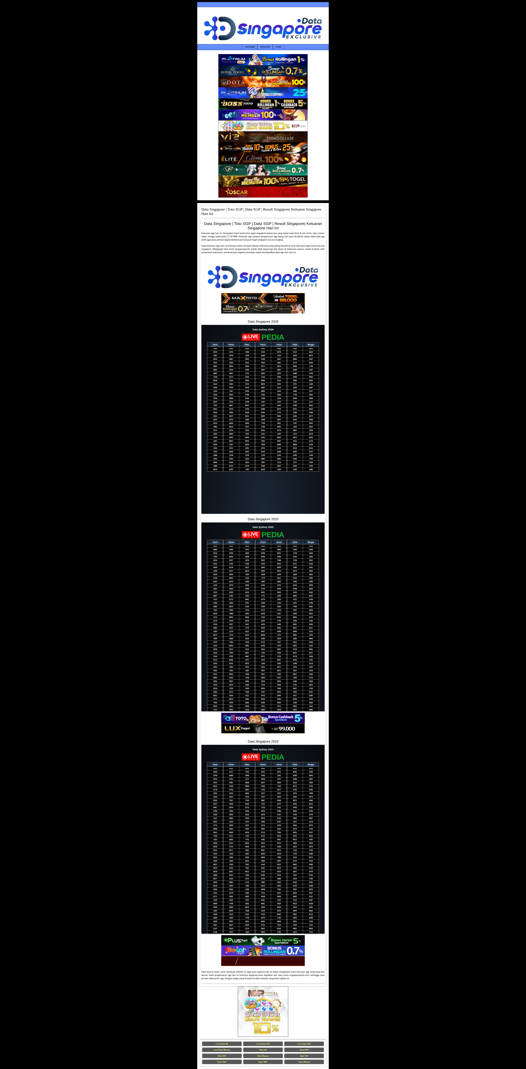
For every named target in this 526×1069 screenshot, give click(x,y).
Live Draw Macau (222, 1050)
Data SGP (304, 1050)
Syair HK (304, 1056)
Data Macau (263, 1056)
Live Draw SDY (304, 1044)
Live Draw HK (222, 1044)
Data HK (263, 1050)
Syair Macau (304, 1062)
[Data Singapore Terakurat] (263, 59)
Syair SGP (222, 1062)
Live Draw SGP (263, 1044)
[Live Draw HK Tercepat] (263, 1011)
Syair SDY (263, 1062)
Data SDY (222, 1056)
